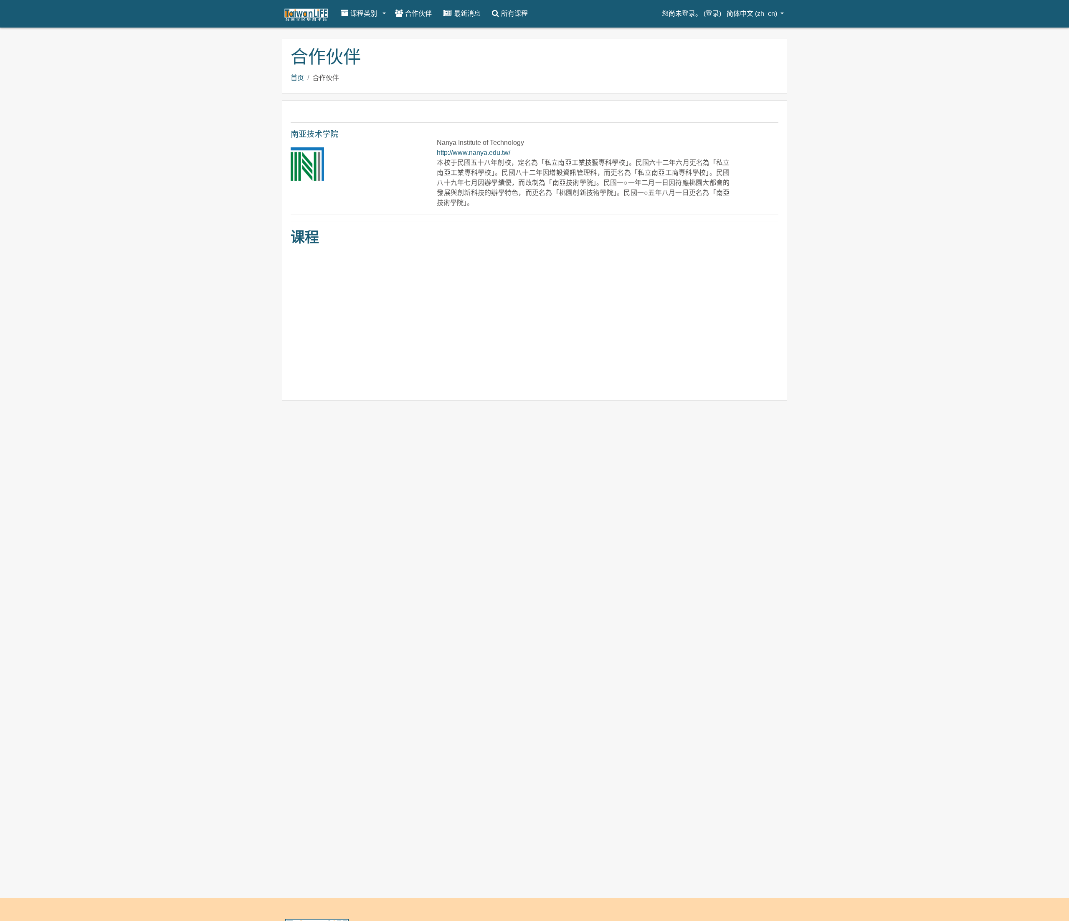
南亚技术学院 (314, 134)
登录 (712, 13)
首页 (297, 77)
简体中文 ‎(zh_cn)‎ (753, 13)
